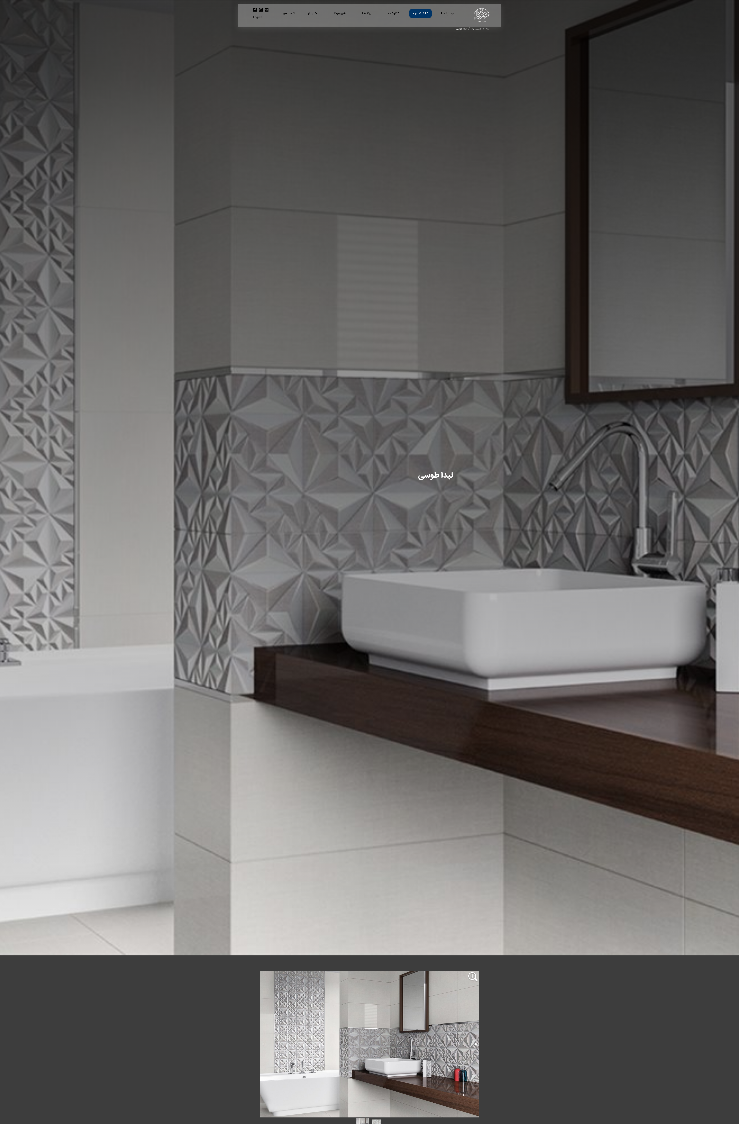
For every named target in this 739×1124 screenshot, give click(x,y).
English (257, 17)
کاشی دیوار (476, 29)
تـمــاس (288, 13)
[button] (473, 977)
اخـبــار (313, 13)
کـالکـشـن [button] (421, 13)
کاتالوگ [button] (395, 13)
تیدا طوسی (461, 29)
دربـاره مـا (447, 13)
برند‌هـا (366, 13)
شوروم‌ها (339, 13)
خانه (488, 29)
